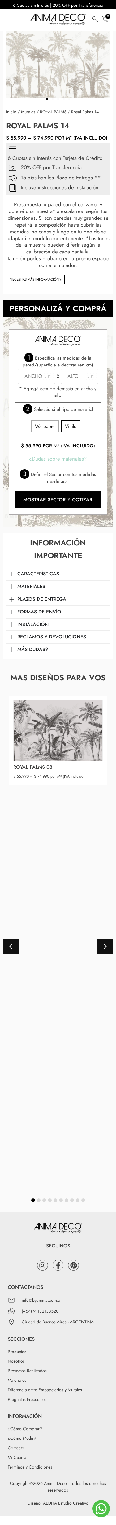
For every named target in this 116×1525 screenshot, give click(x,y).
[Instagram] (42, 1265)
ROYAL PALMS (53, 112)
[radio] (45, 426)
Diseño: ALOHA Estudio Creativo (58, 1503)
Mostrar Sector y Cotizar (57, 499)
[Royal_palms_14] (58, 63)
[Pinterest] (73, 1265)
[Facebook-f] (58, 1265)
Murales (28, 112)
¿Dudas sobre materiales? (58, 458)
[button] (11, 20)
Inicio (11, 112)
